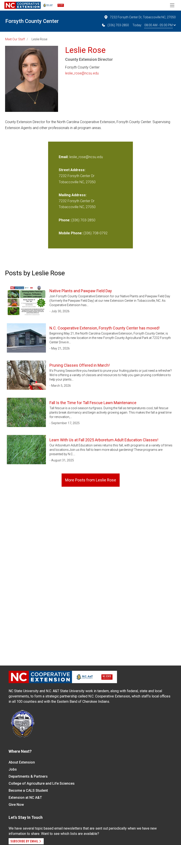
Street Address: (72, 170)
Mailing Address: (73, 195)
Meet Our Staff (15, 39)
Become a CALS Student (28, 790)
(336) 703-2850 (118, 25)
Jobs (13, 769)
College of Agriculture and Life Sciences (42, 783)
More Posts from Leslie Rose (90, 480)
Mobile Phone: (71, 233)
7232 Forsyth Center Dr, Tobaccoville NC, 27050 (143, 17)
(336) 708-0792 (95, 233)
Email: (64, 157)
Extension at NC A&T (25, 797)
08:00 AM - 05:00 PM (158, 25)
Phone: (64, 220)
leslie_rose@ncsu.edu (82, 73)
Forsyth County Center (32, 21)
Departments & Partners (28, 776)
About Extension (22, 762)
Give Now (16, 804)
